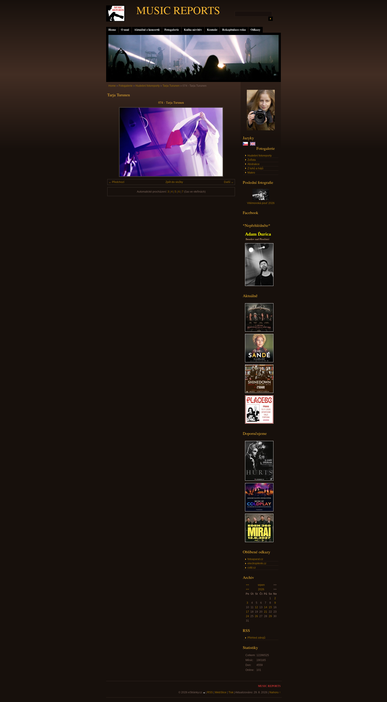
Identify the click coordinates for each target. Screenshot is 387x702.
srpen (261, 584)
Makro (251, 172)
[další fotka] (228, 142)
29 (270, 616)
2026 (261, 589)
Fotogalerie (171, 29)
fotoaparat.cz (255, 559)
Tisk (230, 692)
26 (256, 616)
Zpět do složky (174, 182)
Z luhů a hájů (255, 168)
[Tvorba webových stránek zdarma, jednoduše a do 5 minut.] (204, 693)
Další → (229, 182)
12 (256, 607)
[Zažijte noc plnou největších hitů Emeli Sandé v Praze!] (259, 361)
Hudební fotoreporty (259, 155)
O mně (125, 29)
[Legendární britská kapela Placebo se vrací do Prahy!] (259, 422)
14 (265, 607)
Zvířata (251, 159)
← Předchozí (116, 182)
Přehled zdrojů (256, 637)
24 (247, 616)
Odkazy (255, 29)
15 (270, 607)
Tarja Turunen (171, 85)
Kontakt (212, 29)
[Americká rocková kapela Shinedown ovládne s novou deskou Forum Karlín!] (259, 392)
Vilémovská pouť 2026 (261, 203)
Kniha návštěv (193, 29)
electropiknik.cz (256, 563)
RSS (210, 692)
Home (112, 29)
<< (247, 584)
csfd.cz (251, 567)
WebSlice (220, 692)
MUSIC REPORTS (178, 10)
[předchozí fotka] (115, 142)
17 (247, 611)
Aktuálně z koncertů (146, 29)
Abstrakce (253, 164)
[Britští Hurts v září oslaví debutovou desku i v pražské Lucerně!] (259, 479)
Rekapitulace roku (234, 29)
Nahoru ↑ (275, 692)
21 (265, 611)
